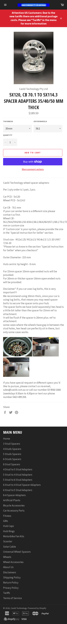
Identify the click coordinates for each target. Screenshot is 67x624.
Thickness (8, 121)
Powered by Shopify (37, 608)
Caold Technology (19, 608)
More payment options (33, 169)
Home (6, 438)
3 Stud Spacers (11, 443)
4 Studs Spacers (12, 449)
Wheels (7, 557)
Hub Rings (9, 531)
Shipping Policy (12, 577)
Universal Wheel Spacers (17, 551)
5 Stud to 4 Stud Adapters (17, 474)
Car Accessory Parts (13, 510)
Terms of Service (12, 598)
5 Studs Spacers (12, 454)
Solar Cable (9, 546)
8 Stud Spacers (11, 464)
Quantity (7, 135)
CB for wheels (40, 121)
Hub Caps (8, 526)
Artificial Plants (11, 500)
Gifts (5, 521)
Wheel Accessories (13, 562)
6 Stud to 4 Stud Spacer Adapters (22, 485)
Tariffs (6, 593)
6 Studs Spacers (12, 459)
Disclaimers (9, 572)
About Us (8, 567)
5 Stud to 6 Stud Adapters (17, 479)
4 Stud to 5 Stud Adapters (17, 469)
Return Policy (10, 582)
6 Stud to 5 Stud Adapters (17, 490)
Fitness (7, 516)
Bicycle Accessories (14, 505)
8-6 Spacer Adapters (14, 495)
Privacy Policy (11, 587)
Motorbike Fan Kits (13, 536)
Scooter (7, 541)
